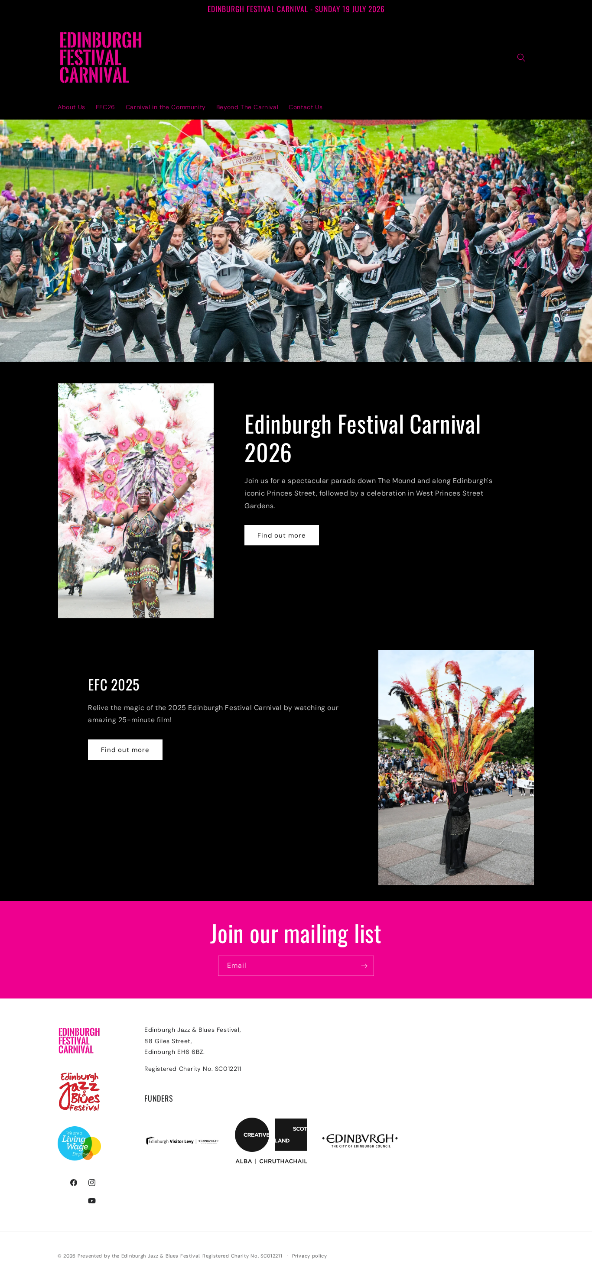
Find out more (281, 535)
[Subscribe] (364, 966)
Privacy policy (309, 1256)
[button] (521, 57)
